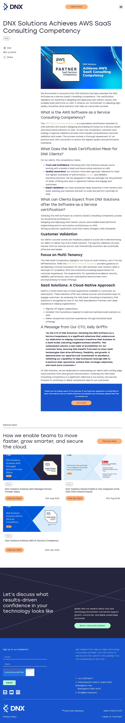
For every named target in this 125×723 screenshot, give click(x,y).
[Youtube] (12, 692)
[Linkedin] (5, 692)
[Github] (18, 692)
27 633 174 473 (115, 711)
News (6, 38)
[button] (121, 7)
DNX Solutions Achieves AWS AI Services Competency (31, 540)
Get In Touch (81, 403)
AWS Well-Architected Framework (81, 264)
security (89, 175)
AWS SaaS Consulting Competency (60, 123)
